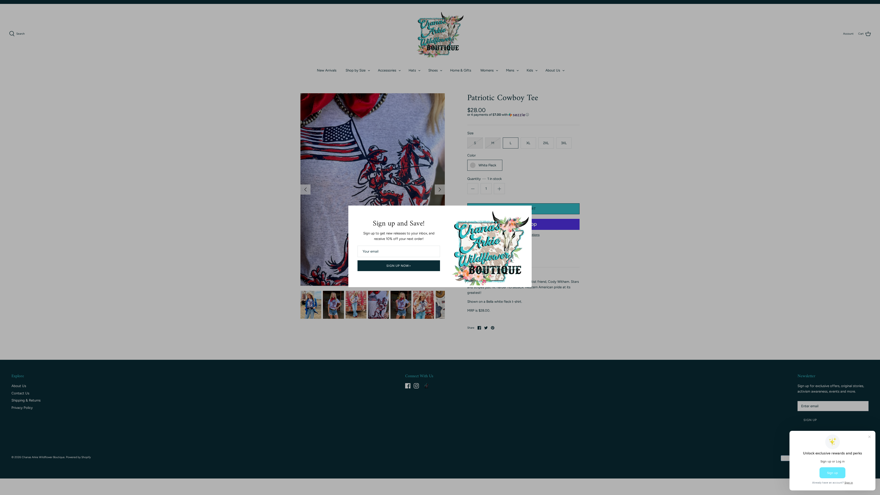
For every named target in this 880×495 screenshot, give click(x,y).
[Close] (526, 211)
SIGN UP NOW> (398, 265)
